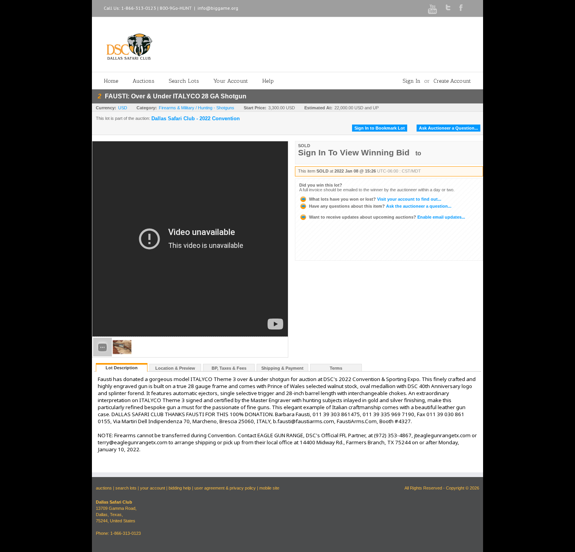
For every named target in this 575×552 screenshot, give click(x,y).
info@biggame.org (218, 8)
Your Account (231, 81)
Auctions (144, 81)
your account (152, 488)
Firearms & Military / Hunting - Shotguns (196, 107)
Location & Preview (175, 368)
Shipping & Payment (282, 368)
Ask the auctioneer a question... (380, 206)
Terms (336, 368)
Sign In (411, 81)
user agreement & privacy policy (225, 488)
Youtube (432, 9)
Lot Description (122, 367)
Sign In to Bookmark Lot (379, 128)
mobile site (269, 488)
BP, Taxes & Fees (229, 368)
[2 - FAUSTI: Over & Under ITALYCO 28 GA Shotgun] (122, 355)
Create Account (452, 81)
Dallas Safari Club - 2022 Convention (195, 118)
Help (268, 81)
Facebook (461, 7)
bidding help (180, 488)
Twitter (448, 7)
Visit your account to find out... (375, 199)
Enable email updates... (387, 217)
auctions (104, 488)
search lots (126, 488)
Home (111, 81)
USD (122, 107)
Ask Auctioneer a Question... (448, 128)
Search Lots (184, 81)
